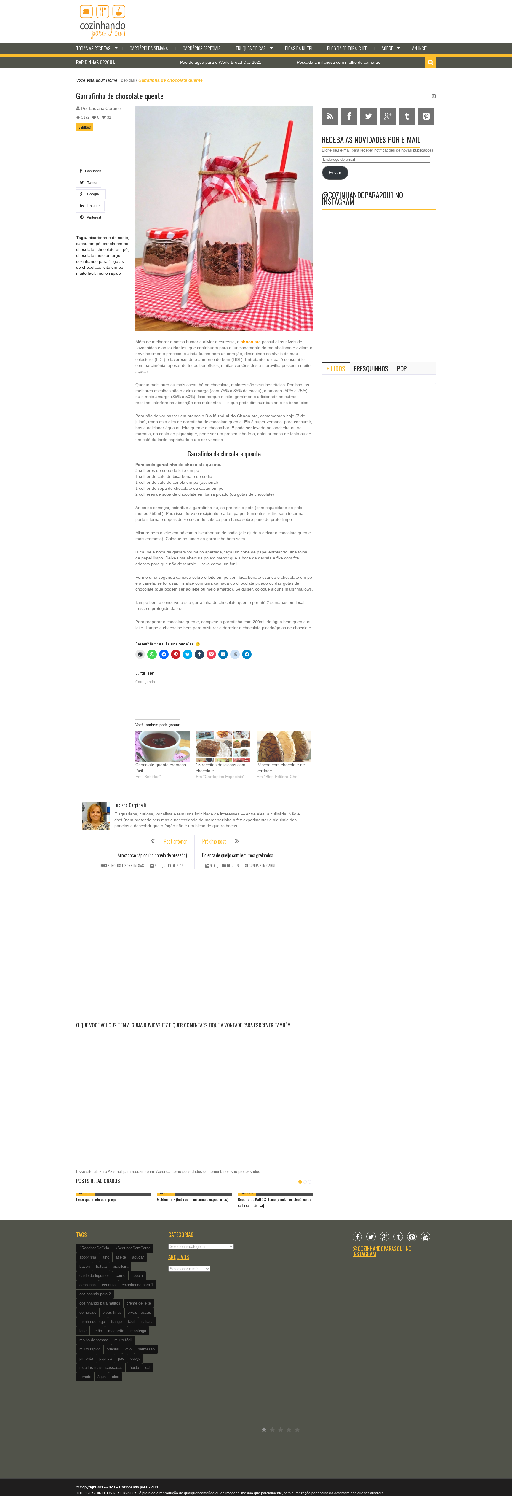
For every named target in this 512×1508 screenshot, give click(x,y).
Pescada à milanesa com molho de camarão (293, 62)
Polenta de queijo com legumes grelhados (237, 855)
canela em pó (115, 243)
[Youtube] (425, 1236)
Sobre (387, 48)
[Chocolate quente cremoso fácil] (162, 746)
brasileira (120, 1266)
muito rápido (109, 273)
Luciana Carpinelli (106, 108)
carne (120, 1275)
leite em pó (113, 267)
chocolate (85, 249)
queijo (135, 1358)
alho (105, 1257)
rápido (134, 1367)
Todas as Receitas (93, 48)
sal (147, 1367)
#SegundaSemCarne (133, 1248)
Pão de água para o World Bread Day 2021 (174, 62)
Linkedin (93, 206)
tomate (85, 1377)
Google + (93, 194)
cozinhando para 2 (95, 1294)
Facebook (92, 171)
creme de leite (139, 1303)
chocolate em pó (112, 249)
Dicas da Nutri (298, 48)
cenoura (109, 1285)
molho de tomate (93, 1340)
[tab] (336, 368)
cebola (137, 1275)
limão (97, 1331)
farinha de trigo (92, 1321)
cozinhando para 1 (93, 261)
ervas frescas (139, 1312)
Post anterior (175, 841)
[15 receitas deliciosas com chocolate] (223, 746)
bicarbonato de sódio (108, 237)
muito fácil (85, 273)
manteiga (138, 1331)
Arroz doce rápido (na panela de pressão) (152, 855)
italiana (147, 1321)
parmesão (146, 1349)
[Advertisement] (194, 946)
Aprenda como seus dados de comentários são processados (208, 1171)
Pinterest (93, 217)
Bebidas (128, 80)
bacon (84, 1266)
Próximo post (214, 841)
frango (116, 1321)
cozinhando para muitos (99, 1303)
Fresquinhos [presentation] (371, 368)
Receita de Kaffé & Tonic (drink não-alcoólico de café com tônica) (274, 1202)
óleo (115, 1377)
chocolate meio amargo (98, 255)
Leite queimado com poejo (96, 1199)
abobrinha (87, 1257)
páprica (105, 1358)
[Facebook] (357, 1236)
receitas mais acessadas (100, 1367)
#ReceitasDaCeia (94, 1248)
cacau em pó (88, 243)
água (101, 1377)
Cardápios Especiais (202, 48)
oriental (113, 1349)
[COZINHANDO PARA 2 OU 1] (102, 21)
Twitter (91, 183)
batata (101, 1266)
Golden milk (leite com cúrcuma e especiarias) (192, 1199)
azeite (121, 1257)
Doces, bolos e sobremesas (122, 865)
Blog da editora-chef (347, 48)
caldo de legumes (94, 1275)
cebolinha (87, 1285)
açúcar (138, 1257)
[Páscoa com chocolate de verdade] (284, 746)
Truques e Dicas (251, 48)
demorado (87, 1312)
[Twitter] (371, 1236)
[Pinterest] (412, 1236)
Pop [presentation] (402, 368)
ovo (128, 1349)
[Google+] (384, 1236)
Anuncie (419, 48)
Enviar (335, 172)
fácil (131, 1321)
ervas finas (112, 1312)
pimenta (86, 1358)
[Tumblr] (398, 1236)
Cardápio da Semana (149, 48)
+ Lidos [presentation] (336, 368)
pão (121, 1358)
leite (83, 1331)
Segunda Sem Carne (260, 865)
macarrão (116, 1331)
